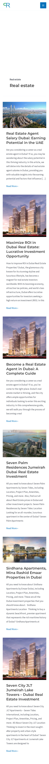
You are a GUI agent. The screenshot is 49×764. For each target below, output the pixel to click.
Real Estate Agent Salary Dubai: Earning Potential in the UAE (26, 138)
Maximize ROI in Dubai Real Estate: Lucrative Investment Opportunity (25, 249)
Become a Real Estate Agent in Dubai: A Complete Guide (26, 369)
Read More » (12, 186)
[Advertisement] (24, 36)
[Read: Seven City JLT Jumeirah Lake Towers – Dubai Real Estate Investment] (24, 658)
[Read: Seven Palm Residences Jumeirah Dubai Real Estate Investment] (24, 443)
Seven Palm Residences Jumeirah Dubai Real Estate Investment (25, 470)
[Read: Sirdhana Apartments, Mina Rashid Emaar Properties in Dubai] (24, 549)
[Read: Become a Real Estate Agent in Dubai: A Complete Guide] (24, 337)
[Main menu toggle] (43, 5)
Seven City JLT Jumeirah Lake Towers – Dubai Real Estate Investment (24, 692)
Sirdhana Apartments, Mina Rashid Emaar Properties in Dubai (26, 573)
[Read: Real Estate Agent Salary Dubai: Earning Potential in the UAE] (24, 114)
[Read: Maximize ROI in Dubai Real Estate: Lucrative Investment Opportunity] (24, 215)
